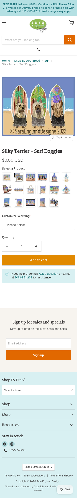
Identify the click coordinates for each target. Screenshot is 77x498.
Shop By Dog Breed (27, 60)
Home (6, 60)
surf (47, 60)
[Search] (69, 39)
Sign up (38, 355)
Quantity (8, 237)
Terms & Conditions (34, 475)
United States (36, 467)
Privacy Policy (12, 475)
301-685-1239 (39, 49)
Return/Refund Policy (61, 475)
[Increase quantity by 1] (36, 246)
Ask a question (49, 273)
